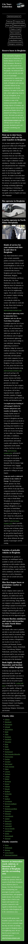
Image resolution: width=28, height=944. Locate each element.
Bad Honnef (8, 764)
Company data (19, 22)
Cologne (7, 771)
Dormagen (8, 811)
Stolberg (7, 799)
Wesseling (8, 742)
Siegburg (7, 774)
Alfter (6, 734)
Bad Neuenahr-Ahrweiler (12, 754)
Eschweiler (8, 794)
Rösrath (7, 789)
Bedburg (7, 791)
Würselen (8, 813)
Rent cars (9, 25)
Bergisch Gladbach (10, 804)
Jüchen (7, 833)
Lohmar (7, 776)
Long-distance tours (15, 40)
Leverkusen (8, 801)
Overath (7, 806)
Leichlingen (8, 831)
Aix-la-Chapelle (10, 828)
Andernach (8, 823)
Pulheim (7, 786)
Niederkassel (9, 752)
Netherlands (8, 848)
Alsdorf (7, 818)
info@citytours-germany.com (14, 16)
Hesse (7, 845)
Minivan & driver (19, 25)
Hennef (7, 784)
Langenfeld (8, 826)
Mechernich (8, 724)
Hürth (6, 747)
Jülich (6, 796)
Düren (7, 769)
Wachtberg (8, 739)
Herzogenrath (9, 836)
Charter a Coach (15, 29)
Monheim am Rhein (11, 809)
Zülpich (7, 719)
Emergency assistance (15, 44)
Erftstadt (7, 727)
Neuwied (7, 838)
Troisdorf (7, 761)
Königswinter (9, 756)
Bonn (6, 744)
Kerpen (7, 749)
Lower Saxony (9, 852)
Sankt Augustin (9, 766)
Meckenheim (9, 729)
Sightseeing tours (15, 36)
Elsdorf (7, 779)
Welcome (10, 22)
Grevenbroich (9, 816)
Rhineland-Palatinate (11, 855)
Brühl (6, 732)
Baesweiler (8, 821)
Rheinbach (8, 722)
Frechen (7, 759)
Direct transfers (15, 33)
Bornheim (8, 737)
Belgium (7, 850)
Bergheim (8, 781)
